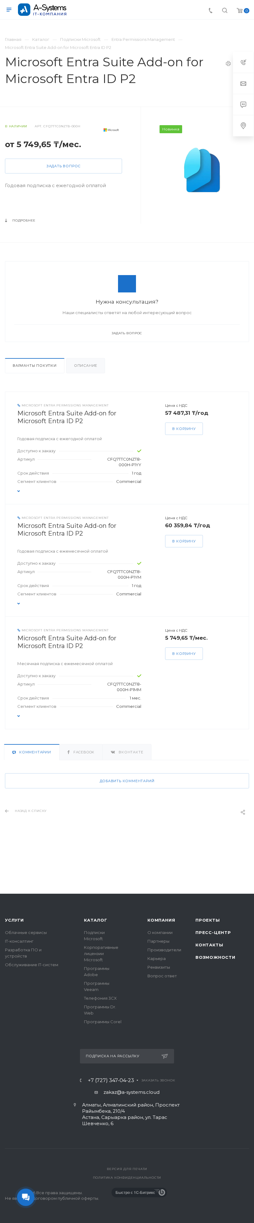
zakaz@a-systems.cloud (131, 1092)
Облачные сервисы (26, 932)
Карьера (156, 958)
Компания (161, 920)
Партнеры (158, 941)
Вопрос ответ (162, 975)
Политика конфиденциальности (127, 1178)
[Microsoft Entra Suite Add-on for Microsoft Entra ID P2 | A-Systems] (204, 170)
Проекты (207, 920)
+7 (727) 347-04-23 (111, 1080)
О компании (160, 932)
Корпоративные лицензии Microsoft (101, 953)
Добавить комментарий (127, 781)
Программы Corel (102, 1021)
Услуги (14, 920)
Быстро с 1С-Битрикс (135, 1192)
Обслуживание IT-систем (31, 964)
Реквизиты (158, 967)
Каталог (95, 920)
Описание (85, 365)
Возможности (215, 957)
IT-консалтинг (19, 941)
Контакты (209, 944)
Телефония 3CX (100, 998)
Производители (164, 949)
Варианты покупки (35, 365)
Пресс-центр (213, 932)
